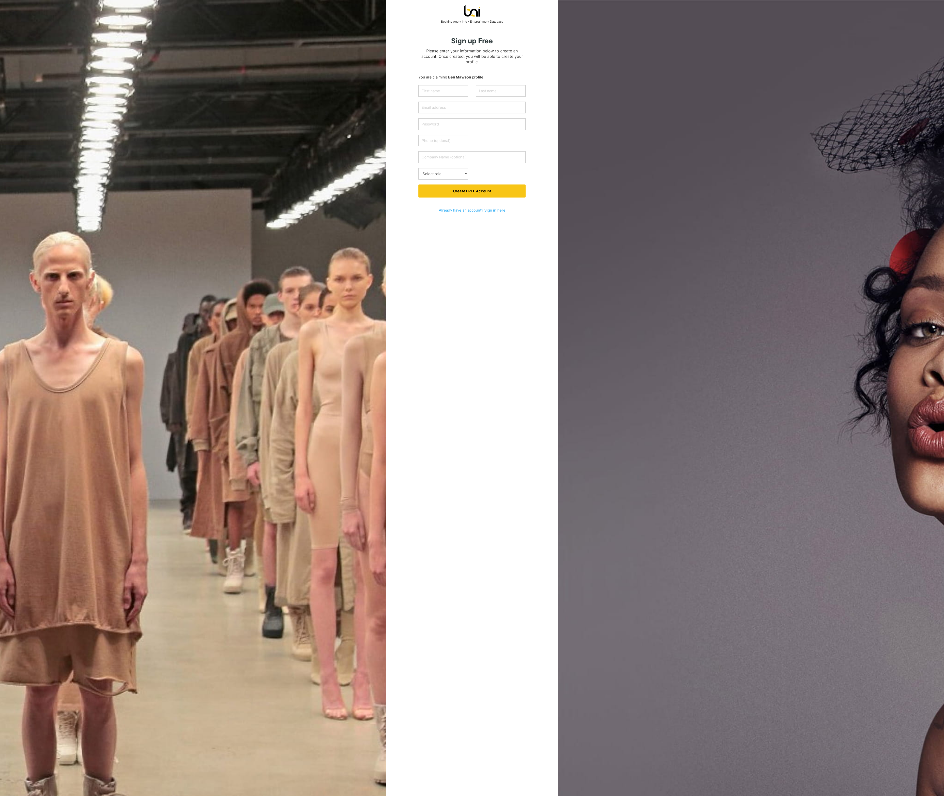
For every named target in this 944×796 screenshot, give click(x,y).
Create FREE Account (472, 191)
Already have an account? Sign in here (472, 210)
